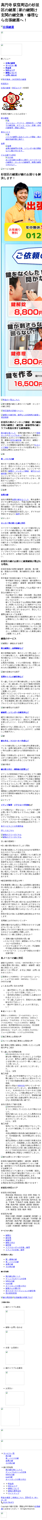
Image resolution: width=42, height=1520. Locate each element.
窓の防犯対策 (11, 1293)
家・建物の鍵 (11, 1259)
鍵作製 (8, 1245)
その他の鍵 (10, 1267)
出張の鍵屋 (5, 88)
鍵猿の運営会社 (14, 1491)
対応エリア (16, 88)
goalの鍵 (9, 1283)
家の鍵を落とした (8, 433)
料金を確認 (5, 1498)
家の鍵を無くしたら (14, 1470)
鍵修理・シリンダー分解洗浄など (15, 712)
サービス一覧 (9, 1453)
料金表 (11, 1484)
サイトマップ (13, 1493)
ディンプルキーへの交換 (16, 1279)
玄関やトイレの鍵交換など (12, 677)
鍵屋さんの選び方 (13, 1288)
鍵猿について (13, 1488)
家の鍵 (8, 1456)
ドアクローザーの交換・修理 (18, 1247)
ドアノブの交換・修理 (15, 1250)
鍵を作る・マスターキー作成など (15, 741)
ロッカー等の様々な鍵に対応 (13, 523)
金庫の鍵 (4, 495)
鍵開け (8, 1235)
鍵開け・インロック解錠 (18, 471)
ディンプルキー (14, 435)
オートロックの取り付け (16, 1286)
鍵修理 (8, 1240)
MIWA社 (21, 1086)
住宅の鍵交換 (15, 440)
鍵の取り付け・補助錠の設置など (15, 769)
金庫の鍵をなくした (20, 499)
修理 (18, 514)
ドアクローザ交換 (21, 805)
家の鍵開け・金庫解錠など (12, 648)
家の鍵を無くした (13, 1276)
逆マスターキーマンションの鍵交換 (20, 1291)
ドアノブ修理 (6, 805)
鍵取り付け (10, 1243)
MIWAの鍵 (10, 1281)
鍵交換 (8, 1238)
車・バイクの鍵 (7, 459)
